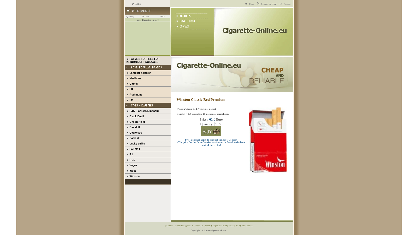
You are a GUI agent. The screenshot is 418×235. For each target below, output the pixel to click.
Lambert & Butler (139, 72)
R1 (130, 154)
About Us (199, 225)
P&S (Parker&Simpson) (143, 110)
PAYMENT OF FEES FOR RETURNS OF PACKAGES (143, 60)
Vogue (132, 165)
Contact (287, 4)
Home (251, 4)
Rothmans (135, 94)
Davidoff (134, 127)
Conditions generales (184, 225)
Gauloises (135, 132)
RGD (131, 159)
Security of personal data (216, 225)
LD (130, 89)
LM (130, 100)
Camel (133, 83)
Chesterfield (136, 121)
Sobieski (134, 138)
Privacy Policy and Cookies (240, 225)
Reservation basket (268, 4)
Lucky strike (136, 143)
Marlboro (134, 78)
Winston (134, 176)
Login (138, 4)
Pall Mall (134, 149)
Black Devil (136, 116)
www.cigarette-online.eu (216, 230)
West (132, 170)
